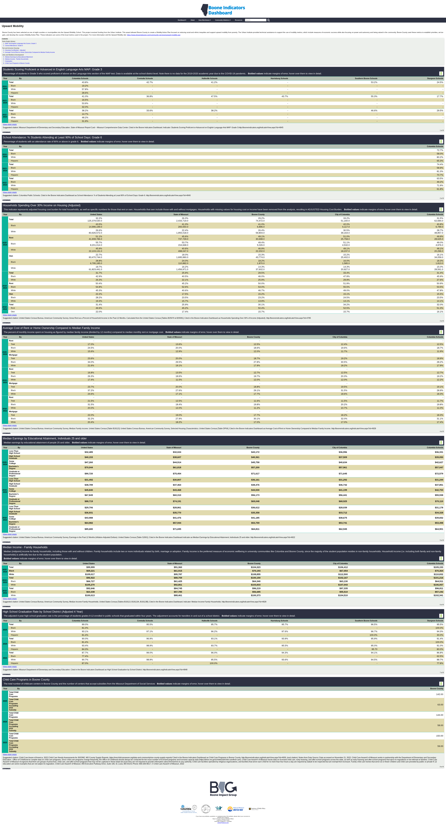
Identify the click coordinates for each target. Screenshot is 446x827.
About (193, 20)
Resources (238, 20)
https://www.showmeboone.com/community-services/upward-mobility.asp (153, 35)
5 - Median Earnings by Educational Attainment (18, 57)
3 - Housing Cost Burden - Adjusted (14, 50)
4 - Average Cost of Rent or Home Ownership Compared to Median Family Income (29, 52)
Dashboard (181, 20)
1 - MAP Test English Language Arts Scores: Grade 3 (19, 43)
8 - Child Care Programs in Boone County (16, 63)
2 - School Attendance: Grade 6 (13, 45)
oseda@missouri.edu (223, 822)
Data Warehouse (204, 20)
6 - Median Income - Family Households (15, 59)
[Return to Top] (6, 132)
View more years (10, 124)
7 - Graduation (7, 61)
